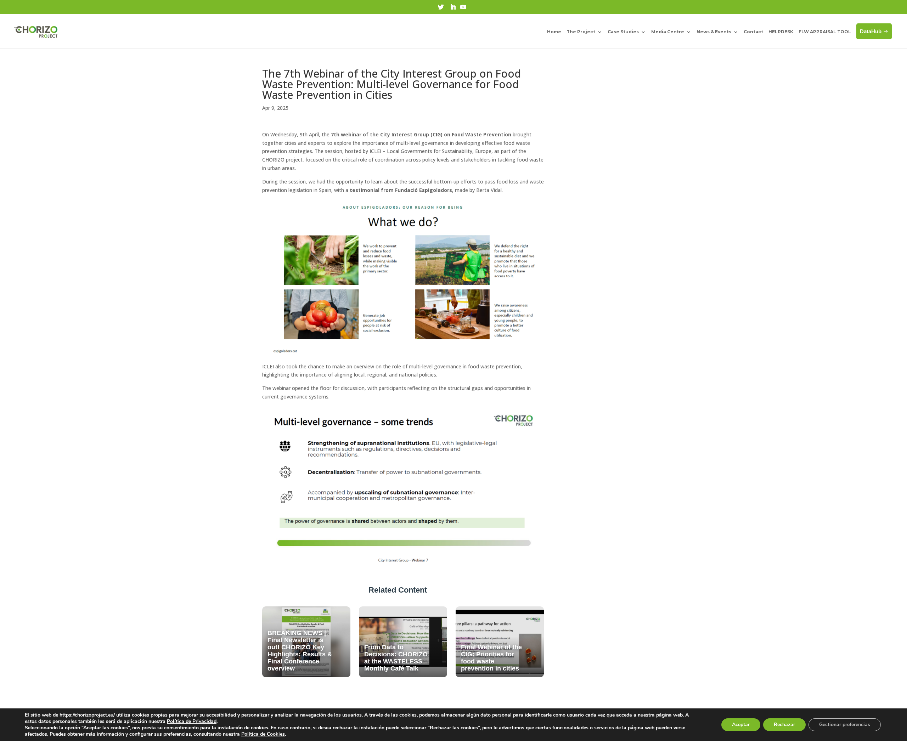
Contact (753, 31)
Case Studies (623, 31)
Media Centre (667, 31)
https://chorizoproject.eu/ (87, 715)
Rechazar (784, 724)
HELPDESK (780, 31)
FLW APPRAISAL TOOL (825, 31)
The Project (581, 31)
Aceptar (741, 724)
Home (554, 31)
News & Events (714, 31)
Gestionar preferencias (844, 724)
